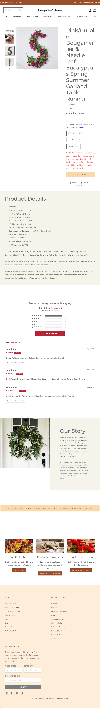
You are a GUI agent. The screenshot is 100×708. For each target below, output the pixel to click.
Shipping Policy (57, 623)
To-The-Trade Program (13, 631)
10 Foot (82, 133)
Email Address (12, 676)
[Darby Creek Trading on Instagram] (6, 692)
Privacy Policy (56, 635)
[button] (71, 113)
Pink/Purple (73, 146)
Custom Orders (10, 627)
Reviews (54, 607)
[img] (11, 349)
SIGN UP (23, 687)
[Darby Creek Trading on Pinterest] (16, 692)
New (5, 16)
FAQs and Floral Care (59, 611)
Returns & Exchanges (59, 627)
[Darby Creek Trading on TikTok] (22, 692)
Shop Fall (19, 570)
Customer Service (57, 619)
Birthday (28, 666)
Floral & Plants (10, 615)
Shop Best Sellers (50, 573)
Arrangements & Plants (64, 16)
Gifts (6, 619)
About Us (54, 603)
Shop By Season (16, 16)
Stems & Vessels (47, 16)
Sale (95, 16)
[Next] (10, 67)
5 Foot (71, 133)
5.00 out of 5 (56, 308)
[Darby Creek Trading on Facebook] (11, 692)
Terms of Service (57, 631)
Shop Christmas (81, 570)
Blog (53, 615)
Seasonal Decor (10, 603)
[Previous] (10, 28)
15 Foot (71, 139)
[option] (37, 48)
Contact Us (55, 639)
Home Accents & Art (82, 16)
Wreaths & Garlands (32, 16)
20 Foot (82, 139)
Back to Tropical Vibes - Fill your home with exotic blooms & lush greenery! (51, 508)
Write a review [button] (50, 333)
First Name (10, 666)
